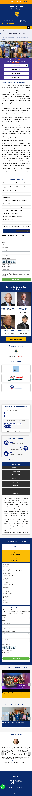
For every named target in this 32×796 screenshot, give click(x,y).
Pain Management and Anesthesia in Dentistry (16, 182)
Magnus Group (14, 791)
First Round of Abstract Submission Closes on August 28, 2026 (14, 34)
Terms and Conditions (24, 791)
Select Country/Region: (9, 631)
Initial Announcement (8, 30)
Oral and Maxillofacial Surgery (11, 191)
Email (3, 242)
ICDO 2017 (16, 493)
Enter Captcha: (6, 266)
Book (6, 413)
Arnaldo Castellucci (8, 308)
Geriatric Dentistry (8, 223)
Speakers (7, 416)
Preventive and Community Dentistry (13, 210)
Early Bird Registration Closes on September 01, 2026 (15, 38)
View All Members (16, 339)
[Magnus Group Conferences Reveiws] (16, 681)
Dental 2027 (5, 124)
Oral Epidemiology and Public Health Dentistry (16, 226)
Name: (4, 615)
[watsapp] (2, 786)
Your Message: (6, 637)
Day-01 (16, 547)
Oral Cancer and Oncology (10, 213)
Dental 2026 (16, 464)
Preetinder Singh (24, 330)
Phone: (4, 626)
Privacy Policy (16, 793)
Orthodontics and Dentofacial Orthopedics (15, 200)
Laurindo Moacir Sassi (24, 309)
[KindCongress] (16, 369)
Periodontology (7, 203)
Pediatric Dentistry (8, 220)
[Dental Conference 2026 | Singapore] (16, 716)
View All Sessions (22, 231)
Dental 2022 (16, 478)
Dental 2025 (16, 467)
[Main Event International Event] (16, 378)
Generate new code (7, 264)
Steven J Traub (8, 330)
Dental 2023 (16, 475)
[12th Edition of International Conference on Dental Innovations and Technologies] (17, 11)
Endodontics (6, 197)
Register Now (15, 77)
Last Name (5, 253)
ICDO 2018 (16, 489)
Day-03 (16, 559)
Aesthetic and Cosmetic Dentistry (12, 216)
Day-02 (16, 553)
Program (12, 413)
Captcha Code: (6, 258)
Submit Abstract (15, 73)
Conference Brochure (15, 69)
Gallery (19, 413)
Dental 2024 (16, 471)
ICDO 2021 (16, 482)
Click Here (20, 356)
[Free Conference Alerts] (16, 388)
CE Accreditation (15, 65)
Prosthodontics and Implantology (12, 207)
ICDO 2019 (16, 486)
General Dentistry (8, 194)
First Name (5, 247)
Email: (4, 620)
